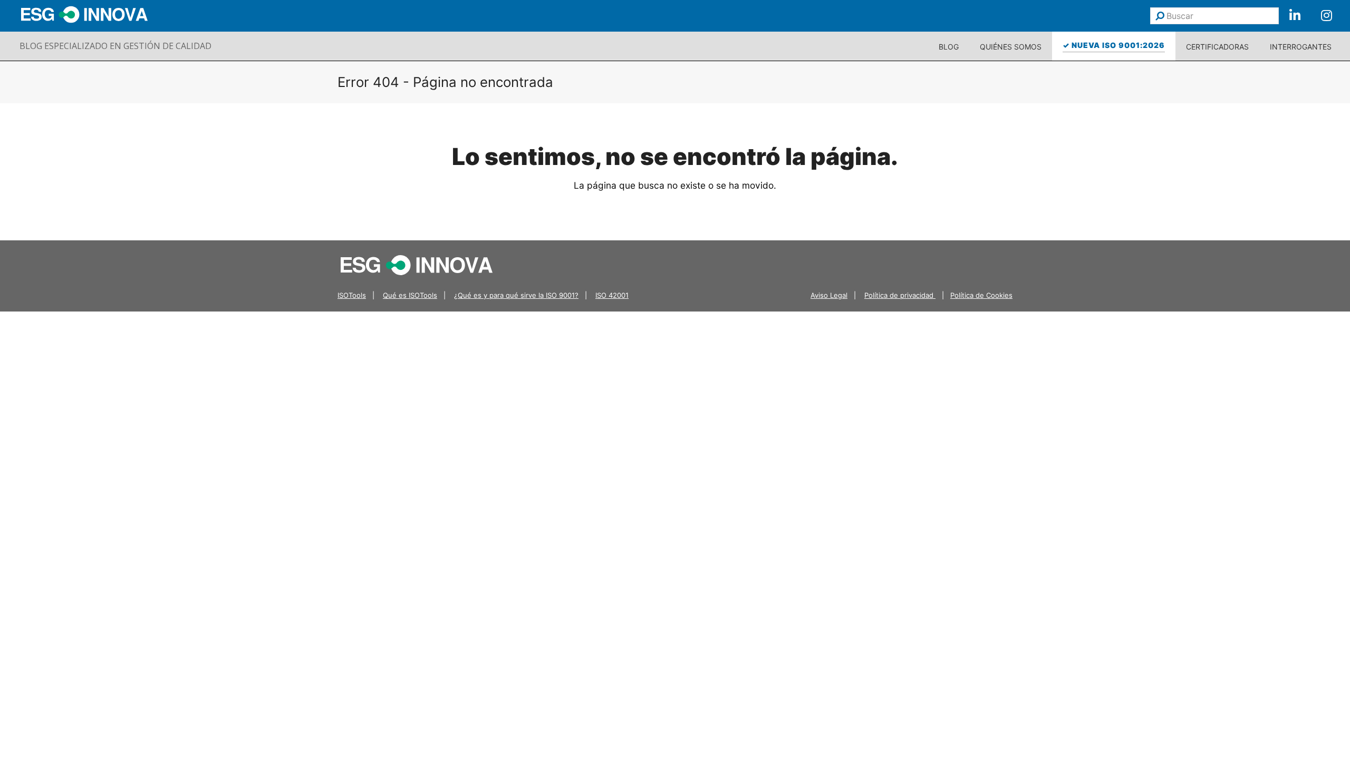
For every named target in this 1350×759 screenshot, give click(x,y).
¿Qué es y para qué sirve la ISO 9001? (516, 295)
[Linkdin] (1294, 16)
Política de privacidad (900, 295)
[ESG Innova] (417, 264)
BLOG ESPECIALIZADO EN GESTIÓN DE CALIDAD (115, 46)
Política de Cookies (981, 295)
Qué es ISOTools (410, 295)
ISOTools (352, 295)
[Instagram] (1326, 16)
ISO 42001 (612, 295)
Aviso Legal (829, 295)
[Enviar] (1159, 16)
